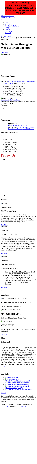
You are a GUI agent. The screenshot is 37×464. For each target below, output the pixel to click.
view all (3, 366)
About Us (7, 22)
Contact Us (8, 33)
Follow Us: (8, 155)
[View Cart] (1, 36)
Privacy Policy (5, 406)
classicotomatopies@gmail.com (10, 100)
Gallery (7, 27)
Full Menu (4, 334)
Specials (7, 24)
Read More (4, 225)
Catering (7, 29)
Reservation (8, 31)
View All (3, 393)
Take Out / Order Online (12, 26)
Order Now (10, 36)
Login (4, 36)
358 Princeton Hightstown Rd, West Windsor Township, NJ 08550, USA (21, 128)
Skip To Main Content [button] (7, 16)
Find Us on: (4, 105)
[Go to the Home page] (8, 17)
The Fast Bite (22, 406)
